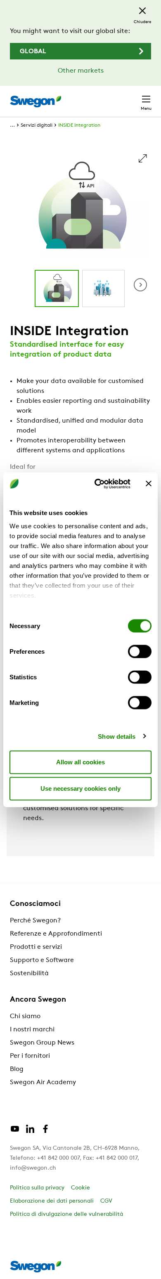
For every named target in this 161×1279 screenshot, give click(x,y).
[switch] (140, 651)
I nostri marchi (32, 1029)
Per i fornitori (30, 1056)
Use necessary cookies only (80, 788)
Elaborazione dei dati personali (52, 1201)
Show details (116, 736)
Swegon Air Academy (43, 1082)
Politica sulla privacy (37, 1188)
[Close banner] (149, 484)
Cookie (80, 1188)
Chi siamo (25, 1016)
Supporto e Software (42, 960)
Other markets (81, 71)
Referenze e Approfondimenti (56, 934)
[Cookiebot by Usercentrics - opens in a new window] (97, 483)
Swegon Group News (42, 1043)
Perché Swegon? (35, 920)
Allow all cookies (80, 762)
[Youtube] (15, 1132)
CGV (106, 1201)
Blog (17, 1069)
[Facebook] (45, 1132)
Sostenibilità (29, 973)
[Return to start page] (35, 101)
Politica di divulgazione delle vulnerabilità (66, 1214)
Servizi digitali (36, 125)
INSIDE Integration (79, 125)
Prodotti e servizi (36, 947)
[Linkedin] (30, 1132)
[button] (140, 284)
